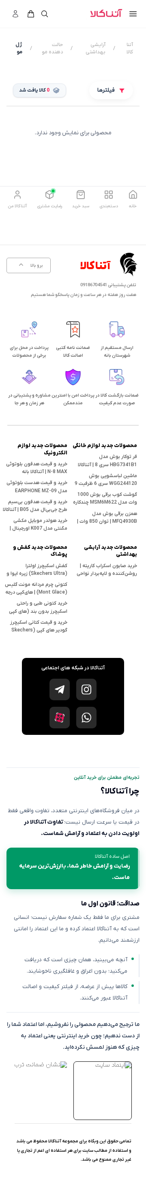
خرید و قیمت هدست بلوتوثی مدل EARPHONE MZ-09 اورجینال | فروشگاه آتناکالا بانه (36, 491)
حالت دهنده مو (52, 48)
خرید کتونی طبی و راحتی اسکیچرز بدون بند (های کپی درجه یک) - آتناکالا (38, 611)
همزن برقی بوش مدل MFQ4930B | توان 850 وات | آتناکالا (107, 522)
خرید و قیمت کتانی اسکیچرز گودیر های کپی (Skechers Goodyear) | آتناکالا (38, 630)
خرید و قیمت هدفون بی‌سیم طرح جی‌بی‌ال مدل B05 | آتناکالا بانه (35, 510)
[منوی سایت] (133, 13)
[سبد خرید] (30, 13)
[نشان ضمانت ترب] (40, 1064)
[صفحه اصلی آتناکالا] (106, 13)
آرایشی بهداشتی (95, 48)
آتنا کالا (130, 48)
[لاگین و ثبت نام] (15, 14)
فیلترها (106, 90)
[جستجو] (44, 13)
